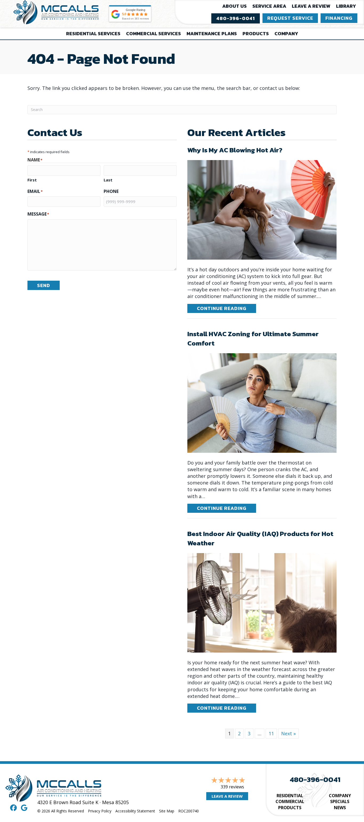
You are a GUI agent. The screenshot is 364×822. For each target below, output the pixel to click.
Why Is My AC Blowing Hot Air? (234, 150)
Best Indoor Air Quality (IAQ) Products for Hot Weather (260, 538)
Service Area (269, 6)
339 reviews (232, 787)
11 (271, 733)
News (340, 808)
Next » (288, 733)
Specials (339, 801)
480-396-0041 (315, 779)
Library (346, 6)
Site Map (166, 810)
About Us (234, 6)
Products (255, 33)
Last (108, 179)
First (32, 179)
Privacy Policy (99, 810)
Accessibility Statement (135, 810)
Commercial (290, 801)
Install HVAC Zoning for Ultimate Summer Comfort (253, 338)
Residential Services (93, 33)
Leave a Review (311, 6)
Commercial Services (153, 33)
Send (43, 285)
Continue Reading (226, 308)
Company (286, 33)
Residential (290, 796)
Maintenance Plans (212, 33)
